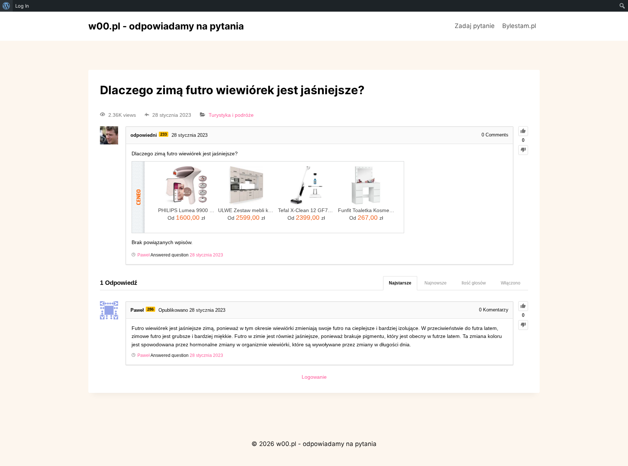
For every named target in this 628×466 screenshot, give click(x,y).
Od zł (186, 217)
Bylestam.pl (519, 25)
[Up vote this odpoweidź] (523, 306)
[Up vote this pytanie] (523, 131)
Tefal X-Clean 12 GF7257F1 (306, 210)
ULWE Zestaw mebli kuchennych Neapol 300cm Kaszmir (246, 210)
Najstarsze (400, 283)
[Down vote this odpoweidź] (523, 325)
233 (163, 134)
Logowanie (314, 377)
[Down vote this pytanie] (523, 150)
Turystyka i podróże (231, 115)
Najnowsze (435, 283)
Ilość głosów (474, 283)
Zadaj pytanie (475, 25)
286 (150, 309)
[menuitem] (6, 6)
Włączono (510, 283)
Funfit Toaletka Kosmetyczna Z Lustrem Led (366, 210)
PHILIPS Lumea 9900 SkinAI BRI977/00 (186, 210)
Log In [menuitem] (22, 6)
